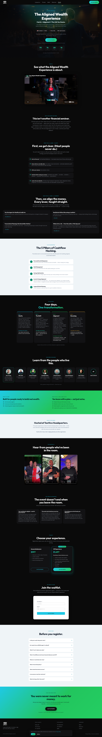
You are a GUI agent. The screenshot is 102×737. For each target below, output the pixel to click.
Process (44, 2)
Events (59, 2)
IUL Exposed (37, 728)
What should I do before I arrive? (51, 669)
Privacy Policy (88, 733)
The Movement (60, 724)
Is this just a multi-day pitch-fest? (51, 640)
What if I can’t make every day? (51, 650)
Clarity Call (37, 724)
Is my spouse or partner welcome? (51, 674)
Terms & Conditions (95, 733)
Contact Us (37, 2)
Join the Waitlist (94, 2)
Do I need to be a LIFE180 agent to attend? (51, 645)
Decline (38, 734)
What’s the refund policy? (51, 664)
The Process (37, 726)
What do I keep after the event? (51, 679)
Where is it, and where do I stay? (51, 659)
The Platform (59, 726)
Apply (58, 728)
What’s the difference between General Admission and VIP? (51, 655)
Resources (54, 2)
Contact (80, 728)
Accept (33, 734)
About (48, 2)
